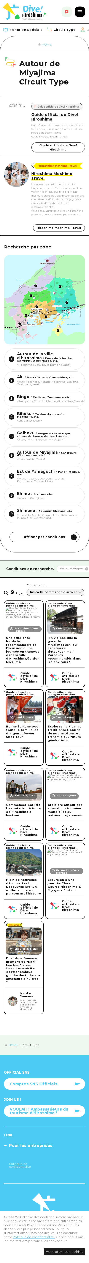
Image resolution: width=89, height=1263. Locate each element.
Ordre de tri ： (37, 585)
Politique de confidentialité (34, 1237)
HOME (47, 44)
